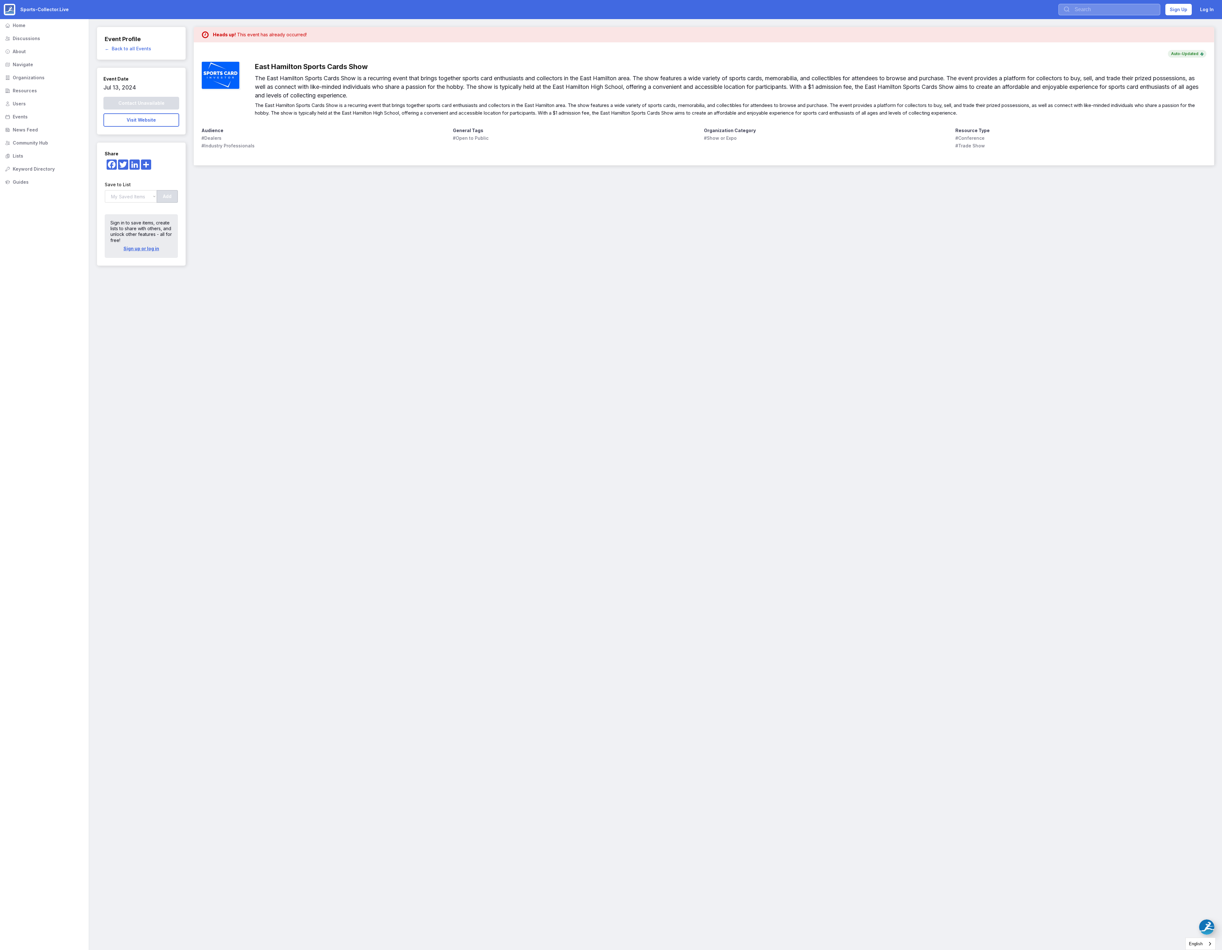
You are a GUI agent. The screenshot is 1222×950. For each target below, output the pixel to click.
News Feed (21, 129)
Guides (16, 182)
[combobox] (1200, 944)
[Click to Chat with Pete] (1206, 927)
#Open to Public (470, 138)
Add (167, 196)
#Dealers (211, 138)
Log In (1207, 9)
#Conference (970, 138)
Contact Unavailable (141, 103)
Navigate (18, 64)
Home (14, 25)
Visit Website (141, 120)
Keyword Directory (29, 169)
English (1196, 943)
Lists (13, 156)
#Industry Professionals (228, 145)
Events (16, 116)
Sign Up (1178, 9)
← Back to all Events (128, 48)
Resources (20, 90)
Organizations (24, 77)
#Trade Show (970, 145)
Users (15, 103)
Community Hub (26, 142)
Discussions (22, 38)
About (15, 51)
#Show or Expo (720, 138)
